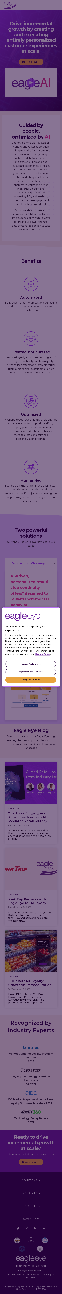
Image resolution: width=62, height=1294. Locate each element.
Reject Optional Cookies (31, 672)
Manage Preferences (30, 664)
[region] (31, 647)
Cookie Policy (42, 654)
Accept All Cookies (30, 680)
